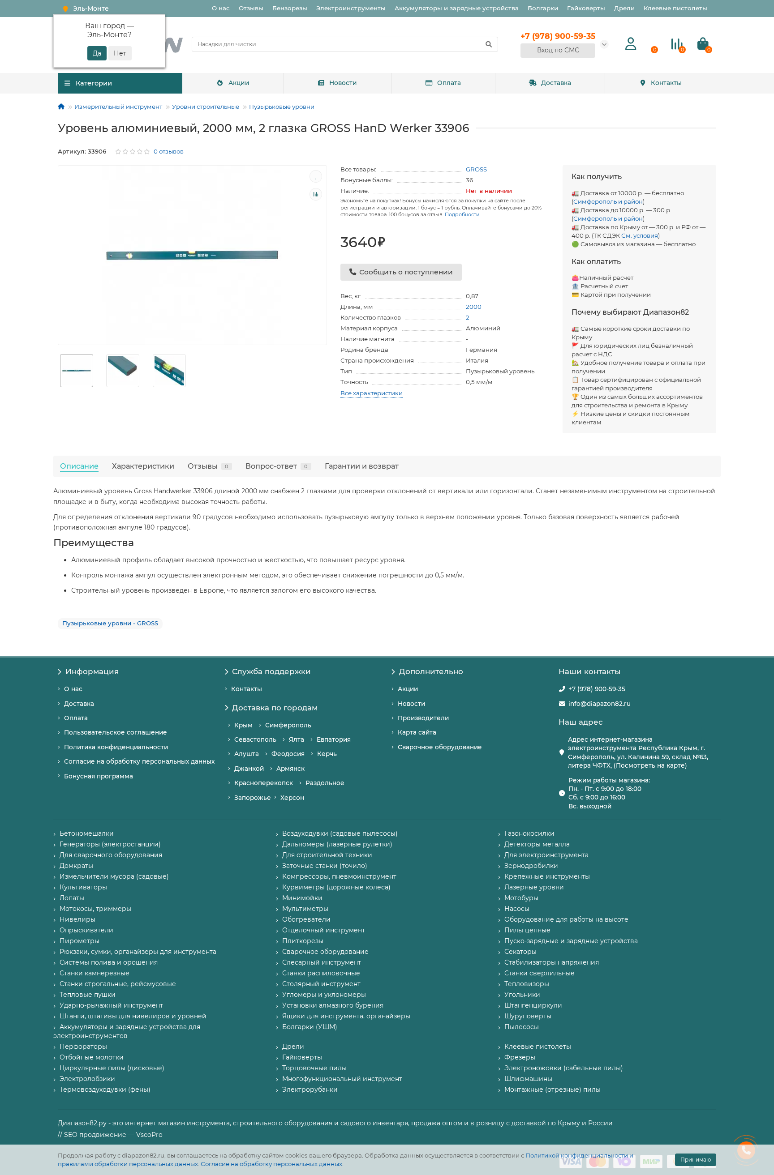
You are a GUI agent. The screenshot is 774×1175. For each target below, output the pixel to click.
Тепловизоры (526, 984)
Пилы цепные (527, 930)
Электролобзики (87, 1079)
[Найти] (489, 44)
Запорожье (252, 797)
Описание (79, 465)
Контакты (666, 82)
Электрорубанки (310, 1089)
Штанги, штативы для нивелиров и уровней (133, 1016)
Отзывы (251, 8)
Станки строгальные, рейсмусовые (118, 984)
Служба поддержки (271, 671)
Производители (423, 718)
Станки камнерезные (94, 973)
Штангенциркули (533, 1005)
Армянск (290, 768)
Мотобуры (521, 898)
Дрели (624, 8)
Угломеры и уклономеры (324, 995)
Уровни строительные (205, 106)
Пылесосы (521, 1027)
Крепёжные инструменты (547, 876)
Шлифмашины (528, 1079)
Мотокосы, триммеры (95, 909)
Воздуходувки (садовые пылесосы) (340, 833)
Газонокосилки (529, 833)
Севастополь (255, 739)
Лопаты (72, 898)
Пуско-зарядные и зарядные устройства (571, 941)
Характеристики (143, 465)
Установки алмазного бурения (332, 1005)
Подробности (462, 214)
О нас (221, 8)
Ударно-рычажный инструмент (111, 1005)
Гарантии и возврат (362, 465)
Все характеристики (371, 393)
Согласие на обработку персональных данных (271, 1163)
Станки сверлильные (539, 973)
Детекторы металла (537, 844)
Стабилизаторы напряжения (551, 962)
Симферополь (288, 725)
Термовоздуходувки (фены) (105, 1089)
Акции (238, 82)
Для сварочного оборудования (111, 855)
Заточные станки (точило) (324, 866)
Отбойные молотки (92, 1057)
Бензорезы (289, 8)
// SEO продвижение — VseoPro (110, 1135)
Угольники (522, 995)
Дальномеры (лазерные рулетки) (337, 844)
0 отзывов (169, 151)
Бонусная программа (98, 776)
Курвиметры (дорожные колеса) (336, 887)
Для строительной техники (327, 855)
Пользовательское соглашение (115, 732)
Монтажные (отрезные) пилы (552, 1089)
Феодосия (288, 753)
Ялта (296, 739)
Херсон (292, 797)
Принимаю (695, 1159)
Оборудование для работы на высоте (566, 919)
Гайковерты (586, 8)
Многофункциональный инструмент (342, 1079)
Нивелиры (77, 919)
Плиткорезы (302, 941)
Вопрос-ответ (276, 465)
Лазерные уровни (534, 887)
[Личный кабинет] (630, 44)
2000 (474, 306)
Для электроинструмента (546, 855)
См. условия (639, 235)
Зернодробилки (531, 866)
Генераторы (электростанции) (110, 844)
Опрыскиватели (86, 930)
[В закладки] (316, 176)
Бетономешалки (87, 833)
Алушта (246, 753)
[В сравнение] (316, 194)
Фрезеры (519, 1057)
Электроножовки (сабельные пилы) (563, 1068)
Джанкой (249, 768)
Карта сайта (417, 732)
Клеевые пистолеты (675, 8)
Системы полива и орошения (109, 962)
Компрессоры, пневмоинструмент (339, 876)
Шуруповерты (527, 1016)
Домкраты (76, 866)
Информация (92, 671)
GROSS (476, 169)
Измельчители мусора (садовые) (114, 876)
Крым (243, 725)
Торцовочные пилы (314, 1068)
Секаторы (520, 952)
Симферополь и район (608, 201)
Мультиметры (305, 909)
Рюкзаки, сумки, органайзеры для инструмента (138, 952)
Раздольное (324, 782)
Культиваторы (83, 887)
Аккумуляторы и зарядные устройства (457, 8)
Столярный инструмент (321, 984)
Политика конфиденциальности (116, 747)
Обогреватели (306, 919)
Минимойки (302, 898)
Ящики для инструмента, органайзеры (346, 1016)
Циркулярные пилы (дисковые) (112, 1068)
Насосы (516, 909)
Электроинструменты (351, 8)
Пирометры (79, 941)
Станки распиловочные (321, 973)
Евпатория (334, 739)
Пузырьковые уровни (281, 106)
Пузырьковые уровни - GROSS (110, 623)
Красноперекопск (263, 782)
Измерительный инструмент (118, 106)
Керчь (327, 753)
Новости (343, 82)
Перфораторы (83, 1047)
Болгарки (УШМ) (309, 1027)
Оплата (449, 82)
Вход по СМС (558, 50)
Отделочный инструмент (323, 930)
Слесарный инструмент (321, 962)
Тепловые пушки (88, 995)
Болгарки (543, 8)
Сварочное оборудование (440, 747)
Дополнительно (431, 671)
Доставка (556, 82)
